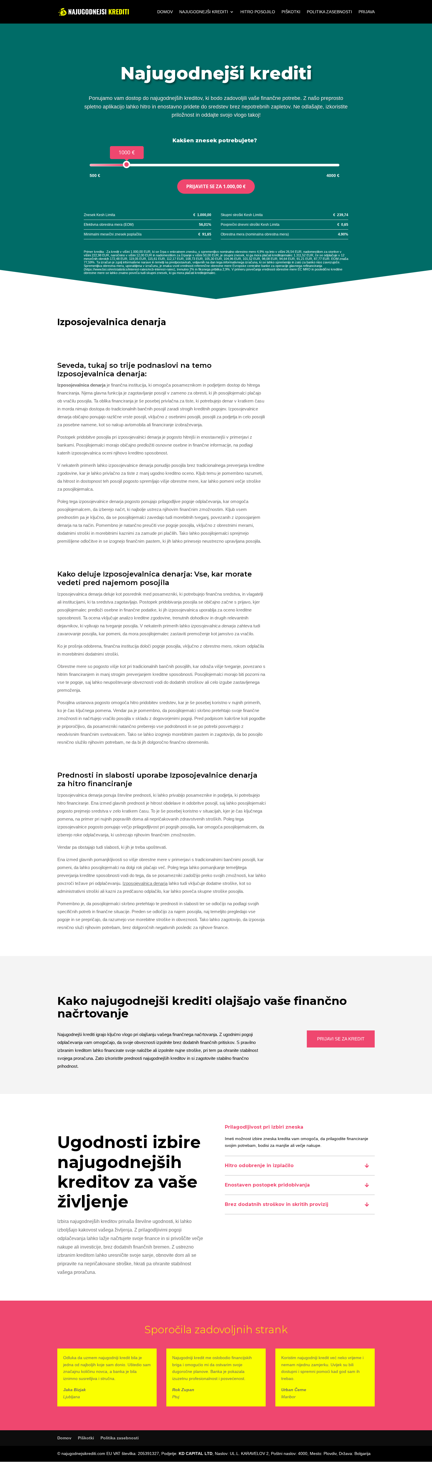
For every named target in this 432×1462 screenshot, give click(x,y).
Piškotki (291, 12)
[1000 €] (126, 164)
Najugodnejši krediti (203, 12)
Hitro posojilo (257, 12)
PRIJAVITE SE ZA (216, 186)
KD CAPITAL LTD (195, 1453)
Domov (165, 12)
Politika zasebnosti (329, 12)
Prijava (367, 12)
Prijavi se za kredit (340, 1038)
